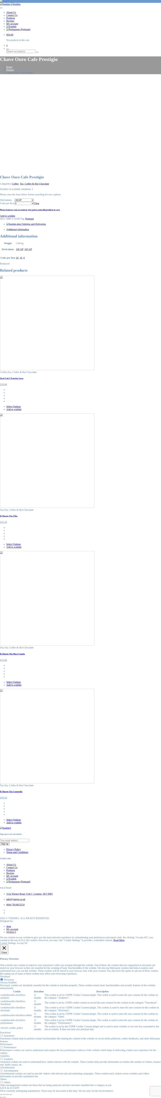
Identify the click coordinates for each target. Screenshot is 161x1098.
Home (9, 67)
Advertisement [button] (7, 1067)
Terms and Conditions (17, 852)
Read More (119, 940)
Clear (36, 203)
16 (21, 257)
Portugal (29, 218)
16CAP (28, 249)
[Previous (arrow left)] (1, 1097)
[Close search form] (7, 49)
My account (12, 23)
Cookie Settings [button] (8, 943)
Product (10, 70)
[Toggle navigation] (1, 7)
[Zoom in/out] (10, 1094)
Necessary (9, 979)
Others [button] (3, 1079)
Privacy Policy (13, 849)
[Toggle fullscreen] (7, 1094)
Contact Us (11, 15)
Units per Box (7, 203)
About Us (11, 12)
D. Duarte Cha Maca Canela (12, 654)
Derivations (6, 200)
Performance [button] (6, 1044)
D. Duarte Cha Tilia (8, 516)
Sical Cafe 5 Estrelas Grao (11, 378)
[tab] (83, 229)
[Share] (4, 1094)
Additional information (17, 229)
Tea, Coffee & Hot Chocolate (34, 183)
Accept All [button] (22, 943)
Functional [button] (5, 1032)
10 (17, 257)
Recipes (10, 21)
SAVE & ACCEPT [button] (9, 1088)
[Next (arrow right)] (4, 1097)
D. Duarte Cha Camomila (11, 791)
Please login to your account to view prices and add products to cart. (30, 210)
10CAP (19, 249)
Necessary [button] (5, 976)
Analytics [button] (4, 1056)
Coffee (15, 183)
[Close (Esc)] (1, 1094)
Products (10, 18)
